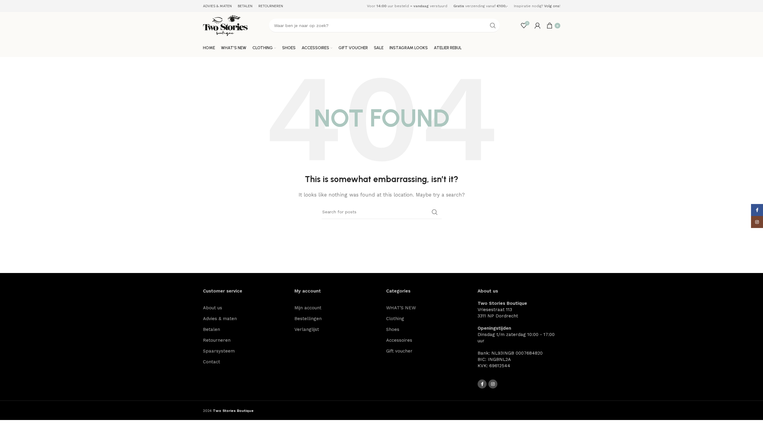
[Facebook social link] (482, 384)
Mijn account (307, 307)
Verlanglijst (306, 329)
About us (212, 307)
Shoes (392, 329)
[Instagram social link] (492, 384)
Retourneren (217, 340)
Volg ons (551, 6)
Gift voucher (399, 351)
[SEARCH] (493, 25)
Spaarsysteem (219, 351)
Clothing (395, 318)
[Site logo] (225, 25)
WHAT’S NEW (401, 307)
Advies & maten (220, 318)
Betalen (211, 329)
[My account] (538, 26)
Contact (211, 361)
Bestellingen (308, 318)
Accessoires (399, 340)
